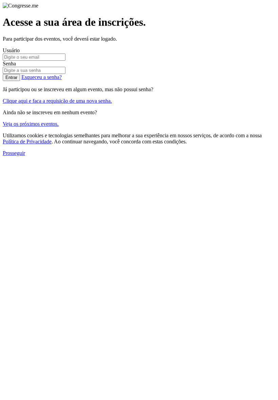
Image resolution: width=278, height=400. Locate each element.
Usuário (11, 50)
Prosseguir (14, 153)
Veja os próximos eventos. (31, 124)
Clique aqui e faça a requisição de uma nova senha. (57, 101)
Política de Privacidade (27, 141)
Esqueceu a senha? (41, 77)
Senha (9, 63)
